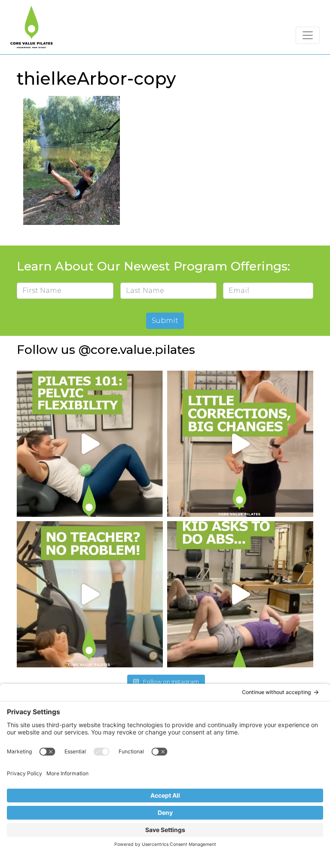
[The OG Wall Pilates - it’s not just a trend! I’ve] (90, 594)
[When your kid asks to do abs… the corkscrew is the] (240, 594)
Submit (165, 320)
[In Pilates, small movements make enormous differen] (240, 444)
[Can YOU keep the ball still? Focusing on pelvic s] (90, 444)
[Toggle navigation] (308, 35)
